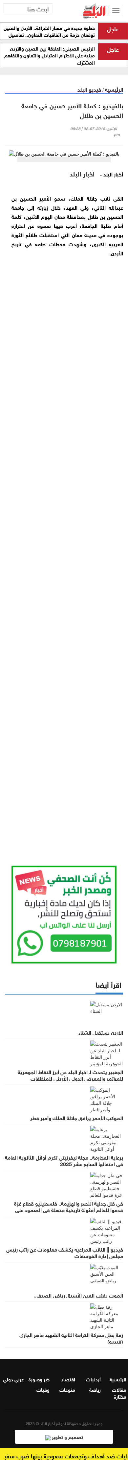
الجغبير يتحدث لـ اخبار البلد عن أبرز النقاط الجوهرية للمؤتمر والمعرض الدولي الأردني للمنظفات (70, 1074)
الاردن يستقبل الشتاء (100, 1032)
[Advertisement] (64, 568)
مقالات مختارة (119, 1392)
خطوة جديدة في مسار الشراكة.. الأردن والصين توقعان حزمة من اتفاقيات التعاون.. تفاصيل (49, 31)
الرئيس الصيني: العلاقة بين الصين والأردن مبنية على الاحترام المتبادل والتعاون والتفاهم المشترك (49, 55)
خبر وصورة (39, 1379)
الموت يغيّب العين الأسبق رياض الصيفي (78, 1295)
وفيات (43, 1389)
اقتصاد (68, 1379)
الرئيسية (114, 89)
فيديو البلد (89, 89)
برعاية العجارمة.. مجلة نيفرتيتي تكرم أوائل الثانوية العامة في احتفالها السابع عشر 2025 (64, 1160)
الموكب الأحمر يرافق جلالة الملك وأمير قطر (76, 1117)
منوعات (67, 1389)
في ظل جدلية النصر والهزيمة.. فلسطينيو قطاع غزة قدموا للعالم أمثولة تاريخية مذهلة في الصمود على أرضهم (68, 1209)
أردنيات (93, 1379)
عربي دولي (13, 1379)
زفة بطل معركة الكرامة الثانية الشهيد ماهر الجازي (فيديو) (71, 1337)
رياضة (95, 1389)
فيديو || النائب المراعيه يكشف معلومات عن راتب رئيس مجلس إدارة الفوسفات (64, 1252)
